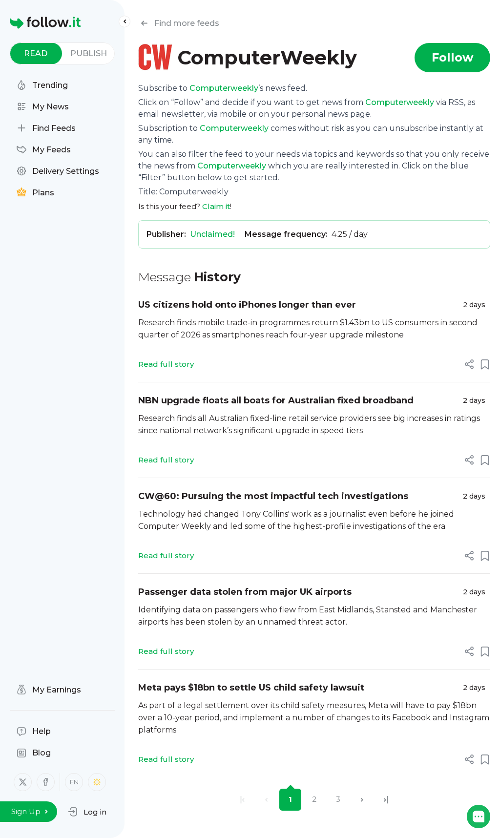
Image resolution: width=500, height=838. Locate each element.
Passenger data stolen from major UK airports (245, 592)
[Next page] (362, 800)
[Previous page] (266, 800)
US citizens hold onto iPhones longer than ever (247, 304)
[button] (87, 811)
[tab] (36, 53)
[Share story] (469, 364)
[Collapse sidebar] (124, 21)
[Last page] (386, 800)
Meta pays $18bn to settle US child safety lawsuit (251, 687)
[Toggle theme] (96, 782)
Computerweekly (223, 88)
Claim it (216, 206)
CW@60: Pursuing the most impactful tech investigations (273, 496)
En (74, 782)
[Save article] (484, 364)
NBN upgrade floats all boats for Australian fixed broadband (276, 400)
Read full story (166, 364)
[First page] (242, 800)
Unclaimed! (212, 234)
